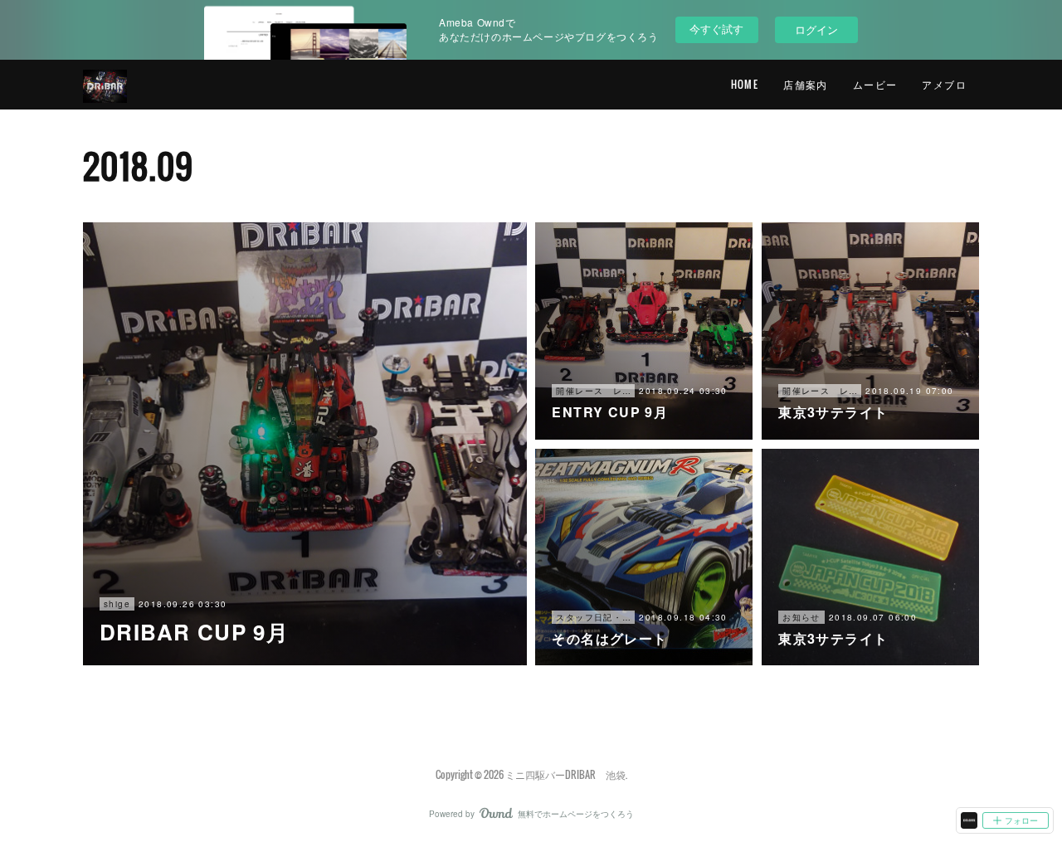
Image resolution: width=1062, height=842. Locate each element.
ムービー (875, 84)
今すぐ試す (716, 29)
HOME (745, 84)
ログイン (816, 29)
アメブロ (944, 84)
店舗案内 (805, 84)
